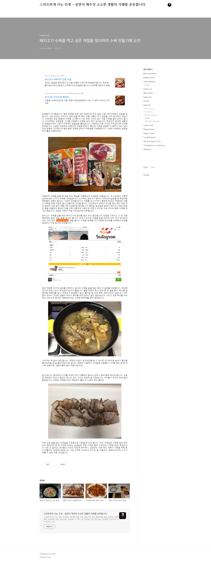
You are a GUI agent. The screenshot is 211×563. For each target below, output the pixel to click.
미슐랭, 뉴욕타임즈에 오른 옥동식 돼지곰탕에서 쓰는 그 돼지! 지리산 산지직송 (77, 101)
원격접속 (147, 85)
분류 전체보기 (148, 69)
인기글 (152, 167)
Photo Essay (148, 109)
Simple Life (147, 89)
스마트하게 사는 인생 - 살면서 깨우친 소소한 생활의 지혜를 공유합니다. (93, 4)
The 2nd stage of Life (152, 141)
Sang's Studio (148, 133)
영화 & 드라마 (148, 93)
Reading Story (149, 78)
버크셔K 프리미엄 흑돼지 (57, 97)
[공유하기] (51, 464)
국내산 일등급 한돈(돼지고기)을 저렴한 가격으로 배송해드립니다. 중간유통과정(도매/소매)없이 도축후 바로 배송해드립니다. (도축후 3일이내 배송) (77, 84)
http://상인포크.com (52, 76)
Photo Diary (148, 112)
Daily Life (147, 105)
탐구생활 (147, 118)
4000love (147, 149)
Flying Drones (148, 129)
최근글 (145, 167)
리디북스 (146, 101)
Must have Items (149, 74)
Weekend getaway (151, 115)
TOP (169, 555)
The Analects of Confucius (154, 145)
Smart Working (149, 82)
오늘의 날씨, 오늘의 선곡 (151, 121)
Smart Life (147, 97)
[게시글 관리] (54, 464)
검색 (164, 5)
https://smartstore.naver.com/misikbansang (62, 93)
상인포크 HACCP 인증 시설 (58, 79)
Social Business (149, 137)
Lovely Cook (148, 125)
